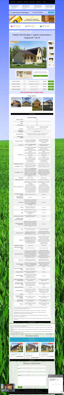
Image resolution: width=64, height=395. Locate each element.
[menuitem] (13, 2)
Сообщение (19, 375)
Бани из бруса (26, 1)
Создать (40, 75)
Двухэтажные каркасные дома (32, 339)
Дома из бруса (13, 1)
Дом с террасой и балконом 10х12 (16, 352)
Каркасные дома (19, 1)
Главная (11, 31)
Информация (38, 1)
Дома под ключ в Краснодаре (20, 12)
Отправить (20, 387)
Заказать (51, 81)
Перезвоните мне (51, 12)
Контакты (44, 1)
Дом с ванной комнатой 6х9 (45, 352)
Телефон (19, 368)
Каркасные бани (32, 1)
